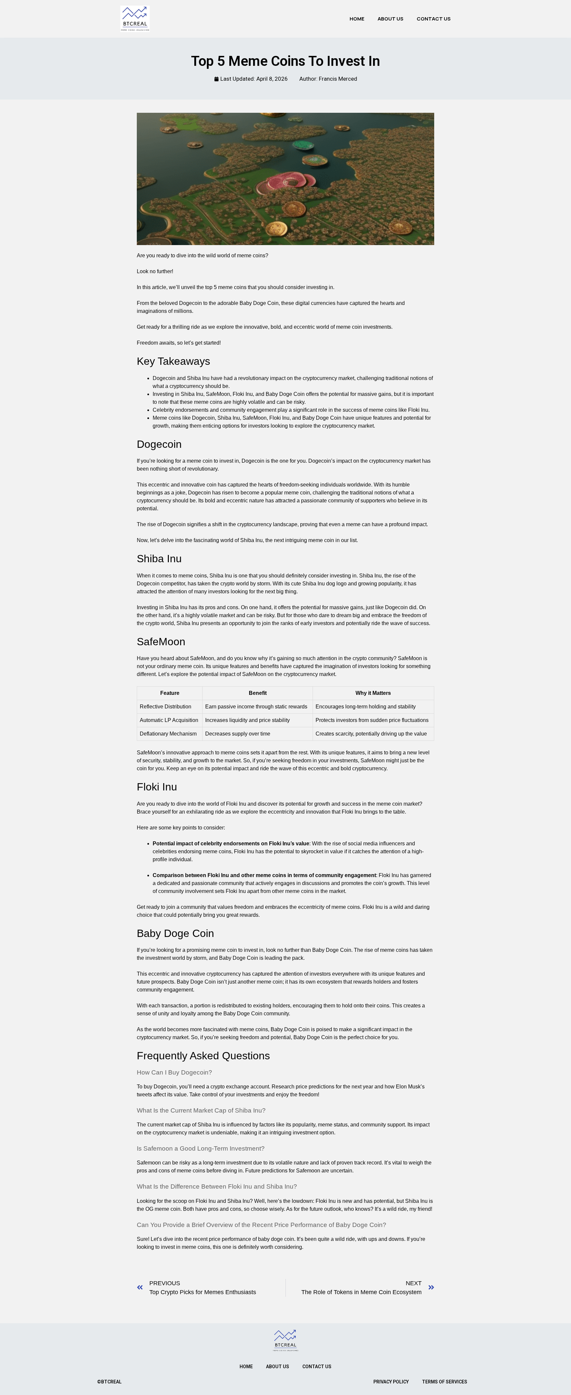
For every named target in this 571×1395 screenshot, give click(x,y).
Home (357, 18)
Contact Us (434, 18)
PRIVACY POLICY (391, 1381)
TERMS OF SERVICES (444, 1381)
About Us (390, 18)
